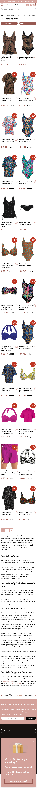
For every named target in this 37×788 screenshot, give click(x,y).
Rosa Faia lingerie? (15, 683)
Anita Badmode (8, 681)
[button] (16, 57)
